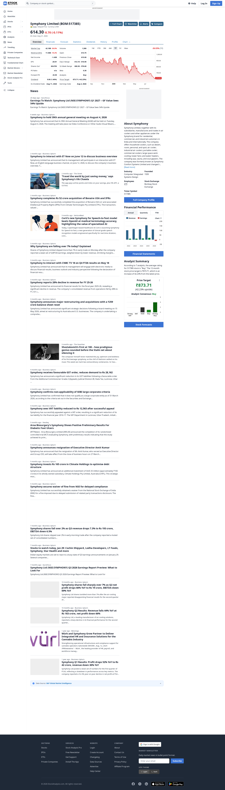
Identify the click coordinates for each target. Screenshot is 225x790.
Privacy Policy (120, 761)
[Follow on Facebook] (133, 784)
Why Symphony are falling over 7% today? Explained (60, 246)
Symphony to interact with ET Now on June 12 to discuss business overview (73, 156)
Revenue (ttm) (36, 53)
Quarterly (144, 213)
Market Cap (35, 48)
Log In (204, 3)
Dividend (34, 79)
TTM (157, 213)
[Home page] (10, 3)
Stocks (44, 747)
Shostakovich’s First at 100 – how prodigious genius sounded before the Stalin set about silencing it (87, 349)
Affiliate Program (121, 766)
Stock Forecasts (144, 324)
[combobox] (60, 3)
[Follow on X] (140, 784)
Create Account (97, 752)
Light (145, 772)
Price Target (64, 79)
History (103, 42)
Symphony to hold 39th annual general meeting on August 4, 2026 (68, 117)
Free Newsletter (73, 752)
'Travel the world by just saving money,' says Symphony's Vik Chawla (87, 178)
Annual (131, 213)
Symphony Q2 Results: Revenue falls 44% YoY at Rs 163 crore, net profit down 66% (89, 612)
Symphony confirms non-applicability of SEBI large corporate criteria (70, 391)
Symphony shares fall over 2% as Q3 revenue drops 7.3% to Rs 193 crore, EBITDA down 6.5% (71, 530)
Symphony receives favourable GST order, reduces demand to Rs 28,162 (71, 372)
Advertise (94, 766)
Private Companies (49, 761)
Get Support (71, 757)
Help (193, 3)
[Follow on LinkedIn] (146, 784)
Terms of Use (120, 757)
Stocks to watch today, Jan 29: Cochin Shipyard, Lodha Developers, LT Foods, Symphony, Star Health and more (74, 549)
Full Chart (117, 24)
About (117, 747)
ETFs (43, 757)
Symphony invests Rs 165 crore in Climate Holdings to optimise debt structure (69, 466)
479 (125, 184)
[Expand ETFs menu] (22, 32)
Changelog (95, 757)
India (35, 27)
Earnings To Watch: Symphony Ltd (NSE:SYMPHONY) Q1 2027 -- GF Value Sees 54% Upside (74, 102)
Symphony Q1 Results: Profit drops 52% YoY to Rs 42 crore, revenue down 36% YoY (90, 663)
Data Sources (96, 761)
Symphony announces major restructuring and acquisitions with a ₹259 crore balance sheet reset (71, 303)
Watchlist (132, 24)
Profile (115, 42)
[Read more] (129, 167)
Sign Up (216, 3)
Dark (155, 772)
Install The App (72, 761)
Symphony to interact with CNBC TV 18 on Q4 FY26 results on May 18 (69, 262)
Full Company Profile (144, 199)
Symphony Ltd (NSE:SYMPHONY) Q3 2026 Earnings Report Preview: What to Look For (73, 569)
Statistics (77, 42)
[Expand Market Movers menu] (22, 68)
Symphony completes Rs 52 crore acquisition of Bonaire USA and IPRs (70, 198)
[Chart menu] (159, 280)
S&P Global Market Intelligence (58, 683)
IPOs (43, 752)
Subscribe (177, 761)
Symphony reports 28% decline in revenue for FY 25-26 (61, 282)
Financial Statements (144, 253)
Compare (158, 24)
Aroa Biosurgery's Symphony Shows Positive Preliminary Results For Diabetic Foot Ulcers (69, 427)
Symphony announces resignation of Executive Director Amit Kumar (70, 447)
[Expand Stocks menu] (22, 21)
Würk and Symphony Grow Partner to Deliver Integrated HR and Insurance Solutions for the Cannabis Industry (89, 636)
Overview (37, 42)
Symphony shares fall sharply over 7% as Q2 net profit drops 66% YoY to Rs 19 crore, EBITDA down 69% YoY (90, 587)
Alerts (145, 24)
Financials (50, 42)
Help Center (95, 771)
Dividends (90, 42)
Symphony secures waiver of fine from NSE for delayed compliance (69, 486)
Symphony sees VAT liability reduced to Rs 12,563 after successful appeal (72, 408)
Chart (125, 42)
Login (92, 747)
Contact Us (119, 752)
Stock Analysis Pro (74, 747)
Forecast (64, 42)
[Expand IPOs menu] (22, 27)
